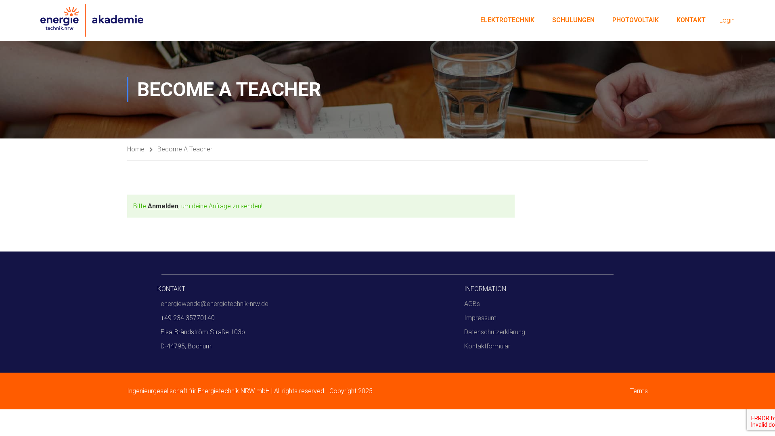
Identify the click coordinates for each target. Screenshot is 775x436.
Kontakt (691, 20)
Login (727, 20)
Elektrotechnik (507, 20)
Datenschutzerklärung (494, 332)
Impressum (480, 318)
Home (136, 149)
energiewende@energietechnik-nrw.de (214, 304)
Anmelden (163, 206)
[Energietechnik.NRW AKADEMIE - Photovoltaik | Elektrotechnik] (91, 20)
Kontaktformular (487, 346)
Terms (639, 391)
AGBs (472, 304)
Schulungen (573, 20)
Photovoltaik (635, 20)
